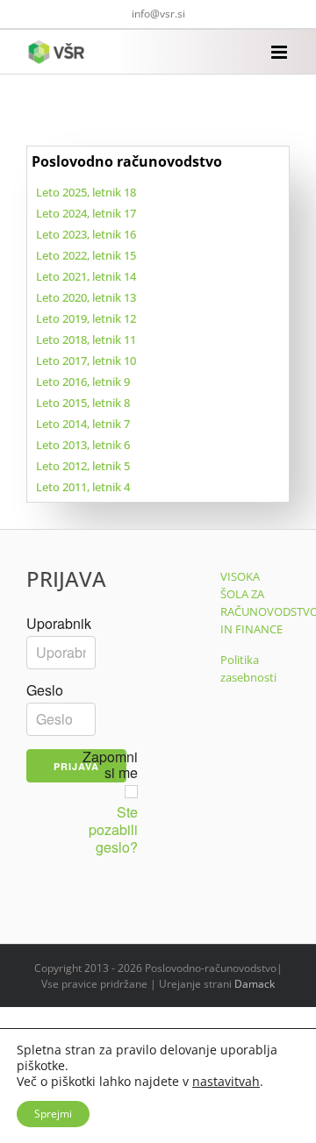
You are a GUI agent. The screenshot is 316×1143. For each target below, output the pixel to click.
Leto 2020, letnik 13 (86, 297)
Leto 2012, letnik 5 (83, 466)
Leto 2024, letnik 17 (86, 213)
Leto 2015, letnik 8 (83, 403)
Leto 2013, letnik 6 (83, 445)
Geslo (44, 690)
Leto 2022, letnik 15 (86, 255)
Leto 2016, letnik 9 (83, 381)
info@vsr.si (158, 13)
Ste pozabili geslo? (113, 830)
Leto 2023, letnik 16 (86, 234)
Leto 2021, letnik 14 (86, 276)
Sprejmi (53, 1113)
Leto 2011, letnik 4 (83, 487)
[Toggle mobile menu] (280, 52)
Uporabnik (58, 624)
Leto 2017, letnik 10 (86, 360)
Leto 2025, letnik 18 (86, 192)
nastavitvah (226, 1081)
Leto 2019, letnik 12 (86, 318)
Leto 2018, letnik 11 (86, 339)
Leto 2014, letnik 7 (83, 424)
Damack (254, 983)
